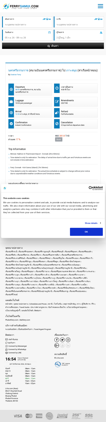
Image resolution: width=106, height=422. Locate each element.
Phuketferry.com (11, 320)
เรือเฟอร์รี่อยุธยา (27, 271)
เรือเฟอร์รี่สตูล (52, 261)
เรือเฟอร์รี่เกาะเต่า (63, 285)
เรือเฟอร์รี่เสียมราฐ (61, 291)
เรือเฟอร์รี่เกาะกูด (12, 275)
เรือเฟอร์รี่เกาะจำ (26, 275)
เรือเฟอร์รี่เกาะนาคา (76, 275)
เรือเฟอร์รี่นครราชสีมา (51, 255)
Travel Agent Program (42, 329)
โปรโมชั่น (58, 304)
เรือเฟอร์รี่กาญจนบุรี (42, 252)
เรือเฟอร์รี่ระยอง (72, 258)
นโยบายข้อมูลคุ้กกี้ (12, 311)
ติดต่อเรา (37, 311)
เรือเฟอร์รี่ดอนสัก (85, 252)
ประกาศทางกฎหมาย (39, 307)
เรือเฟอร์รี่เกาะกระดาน (85, 271)
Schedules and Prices (38, 304)
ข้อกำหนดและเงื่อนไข (56, 307)
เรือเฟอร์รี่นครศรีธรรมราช (71, 255)
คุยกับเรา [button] (11, 343)
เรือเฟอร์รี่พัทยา (45, 258)
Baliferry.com (25, 320)
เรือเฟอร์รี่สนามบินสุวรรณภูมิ (42, 268)
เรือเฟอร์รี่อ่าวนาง (42, 271)
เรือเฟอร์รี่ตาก (35, 255)
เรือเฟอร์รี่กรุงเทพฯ (25, 252)
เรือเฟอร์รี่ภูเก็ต (58, 258)
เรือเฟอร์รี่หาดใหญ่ (12, 271)
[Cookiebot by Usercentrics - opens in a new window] (91, 188)
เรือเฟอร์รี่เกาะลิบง (82, 281)
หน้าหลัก (8, 304)
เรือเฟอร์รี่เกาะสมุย (12, 285)
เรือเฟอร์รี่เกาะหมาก (29, 285)
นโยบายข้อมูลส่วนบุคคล (76, 307)
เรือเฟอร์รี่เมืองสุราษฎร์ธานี (41, 291)
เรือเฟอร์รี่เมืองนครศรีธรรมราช (17, 291)
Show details (91, 223)
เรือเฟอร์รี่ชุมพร (71, 252)
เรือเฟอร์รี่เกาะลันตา (66, 281)
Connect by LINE (14, 353)
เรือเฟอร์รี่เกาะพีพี (80, 278)
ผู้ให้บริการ (86, 304)
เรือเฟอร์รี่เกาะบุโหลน (32, 278)
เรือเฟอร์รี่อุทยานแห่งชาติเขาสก (63, 271)
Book (59, 139)
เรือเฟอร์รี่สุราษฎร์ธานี (63, 268)
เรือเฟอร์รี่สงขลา (39, 261)
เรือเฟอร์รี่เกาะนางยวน (14, 278)
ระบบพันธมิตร (10, 329)
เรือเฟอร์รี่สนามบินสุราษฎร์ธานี (17, 268)
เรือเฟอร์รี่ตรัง (10, 255)
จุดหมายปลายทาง (21, 304)
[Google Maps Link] (56, 345)
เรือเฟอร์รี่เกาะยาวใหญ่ (48, 281)
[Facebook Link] (56, 339)
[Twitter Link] (62, 339)
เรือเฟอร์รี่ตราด (23, 255)
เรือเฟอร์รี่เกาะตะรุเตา (58, 275)
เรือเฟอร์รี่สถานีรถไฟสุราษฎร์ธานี (18, 265)
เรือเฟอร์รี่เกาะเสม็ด (78, 285)
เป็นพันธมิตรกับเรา (25, 329)
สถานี (50, 304)
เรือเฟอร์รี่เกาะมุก (12, 281)
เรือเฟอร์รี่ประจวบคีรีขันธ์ (15, 258)
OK (86, 232)
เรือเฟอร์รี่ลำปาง (11, 261)
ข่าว (78, 304)
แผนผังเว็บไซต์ (27, 311)
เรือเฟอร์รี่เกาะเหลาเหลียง (15, 288)
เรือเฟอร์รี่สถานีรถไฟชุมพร (69, 261)
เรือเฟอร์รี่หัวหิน (80, 268)
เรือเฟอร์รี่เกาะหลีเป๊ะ (47, 285)
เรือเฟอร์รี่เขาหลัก (49, 288)
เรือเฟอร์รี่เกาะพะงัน (63, 278)
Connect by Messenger (17, 346)
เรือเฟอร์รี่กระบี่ (11, 252)
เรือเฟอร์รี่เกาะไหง (34, 288)
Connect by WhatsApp (17, 349)
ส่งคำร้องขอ (13, 339)
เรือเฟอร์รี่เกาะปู (49, 278)
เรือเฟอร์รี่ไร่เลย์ (11, 295)
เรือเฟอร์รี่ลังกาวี (86, 258)
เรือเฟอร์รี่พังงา (32, 258)
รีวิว (93, 304)
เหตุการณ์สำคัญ (69, 304)
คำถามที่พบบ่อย (11, 307)
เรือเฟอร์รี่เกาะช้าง (42, 275)
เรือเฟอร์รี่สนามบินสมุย (71, 265)
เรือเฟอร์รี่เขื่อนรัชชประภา (67, 288)
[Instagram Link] (68, 339)
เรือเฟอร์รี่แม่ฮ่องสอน (77, 291)
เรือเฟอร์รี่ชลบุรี (57, 252)
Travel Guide (24, 307)
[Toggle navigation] (101, 6)
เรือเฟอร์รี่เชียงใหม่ (86, 288)
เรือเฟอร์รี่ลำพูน (25, 261)
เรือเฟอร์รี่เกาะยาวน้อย (29, 281)
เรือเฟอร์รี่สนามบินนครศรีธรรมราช (46, 265)
